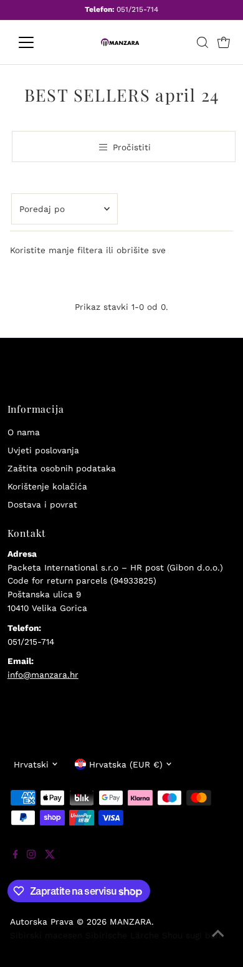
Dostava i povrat (42, 504)
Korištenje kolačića (47, 486)
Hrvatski (31, 764)
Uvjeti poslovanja (43, 450)
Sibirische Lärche (122, 935)
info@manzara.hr (43, 675)
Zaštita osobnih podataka (61, 468)
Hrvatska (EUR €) (126, 764)
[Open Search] (202, 42)
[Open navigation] (36, 42)
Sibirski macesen (46, 935)
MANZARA (130, 921)
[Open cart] (223, 42)
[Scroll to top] (218, 942)
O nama (23, 432)
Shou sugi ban (191, 935)
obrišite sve (141, 250)
